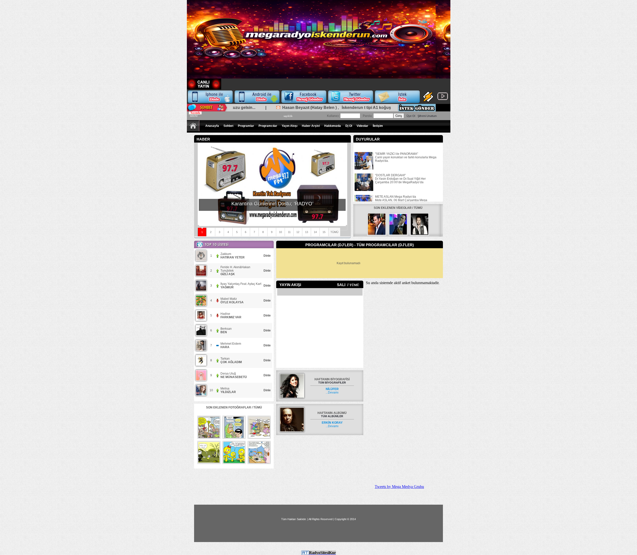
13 (306, 232)
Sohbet (228, 126)
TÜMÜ (334, 232)
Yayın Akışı (289, 126)
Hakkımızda (332, 126)
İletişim (378, 126)
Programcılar (268, 126)
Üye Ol (411, 115)
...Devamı (332, 390)
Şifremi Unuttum (427, 115)
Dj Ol (348, 126)
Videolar (362, 126)
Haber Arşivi (311, 126)
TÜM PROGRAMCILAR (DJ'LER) (385, 245)
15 (323, 232)
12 (297, 232)
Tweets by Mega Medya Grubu (399, 486)
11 (289, 232)
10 (280, 232)
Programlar (246, 126)
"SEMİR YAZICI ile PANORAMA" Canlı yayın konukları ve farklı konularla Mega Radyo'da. (405, 151)
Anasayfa (212, 126)
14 (315, 232)
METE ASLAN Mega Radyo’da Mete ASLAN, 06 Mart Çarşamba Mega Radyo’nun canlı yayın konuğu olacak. (401, 194)
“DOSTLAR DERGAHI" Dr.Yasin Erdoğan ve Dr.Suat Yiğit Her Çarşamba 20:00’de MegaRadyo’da (400, 172)
